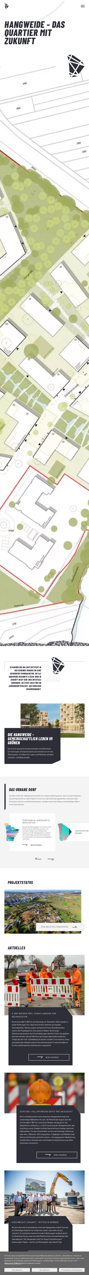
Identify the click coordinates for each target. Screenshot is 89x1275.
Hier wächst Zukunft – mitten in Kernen (35, 1222)
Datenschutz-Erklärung (12, 1263)
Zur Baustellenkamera (55, 927)
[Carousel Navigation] (46, 859)
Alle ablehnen (44, 1270)
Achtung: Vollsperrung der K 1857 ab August (46, 1112)
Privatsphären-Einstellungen (71, 1270)
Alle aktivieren (17, 1270)
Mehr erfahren (35, 845)
